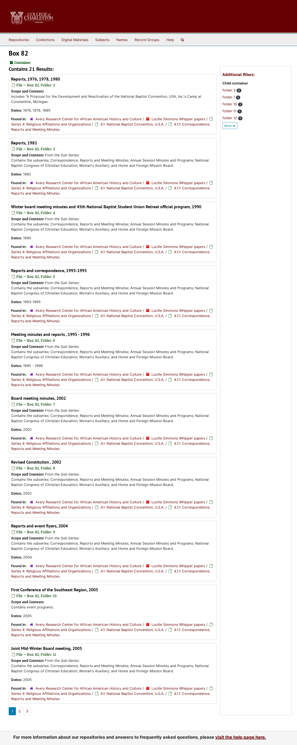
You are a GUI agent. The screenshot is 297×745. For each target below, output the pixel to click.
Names (122, 40)
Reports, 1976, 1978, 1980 (35, 79)
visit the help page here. (240, 737)
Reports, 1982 (24, 143)
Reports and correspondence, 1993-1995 (49, 270)
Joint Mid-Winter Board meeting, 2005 (46, 648)
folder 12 (230, 118)
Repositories (19, 40)
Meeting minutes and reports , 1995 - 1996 (50, 334)
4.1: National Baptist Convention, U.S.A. (132, 124)
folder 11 (229, 111)
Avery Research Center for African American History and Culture (88, 119)
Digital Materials (75, 40)
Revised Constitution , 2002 (36, 462)
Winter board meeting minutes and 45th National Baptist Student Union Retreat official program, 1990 (106, 207)
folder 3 (229, 90)
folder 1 (229, 97)
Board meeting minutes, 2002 (38, 398)
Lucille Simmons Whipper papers (178, 119)
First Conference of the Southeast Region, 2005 (54, 590)
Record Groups (147, 40)
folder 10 (230, 104)
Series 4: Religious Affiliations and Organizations (51, 124)
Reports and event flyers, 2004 (39, 526)
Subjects (102, 40)
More (228, 125)
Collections (45, 40)
